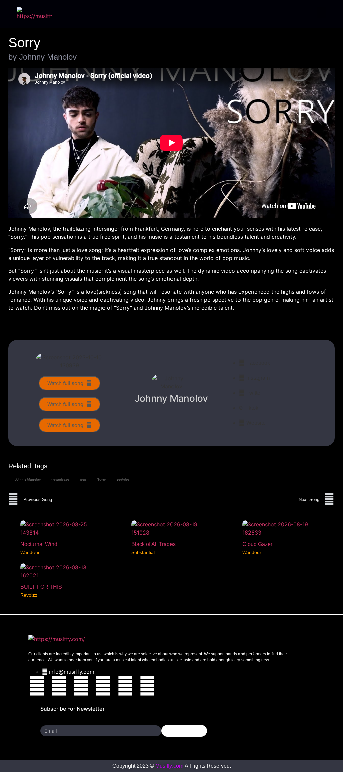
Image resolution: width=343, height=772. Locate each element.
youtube (122, 479)
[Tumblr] (125, 685)
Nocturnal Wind (38, 544)
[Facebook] (36, 685)
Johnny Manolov (27, 479)
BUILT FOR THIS (41, 587)
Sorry (101, 479)
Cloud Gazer (257, 544)
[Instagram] (81, 685)
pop (83, 479)
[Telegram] (147, 685)
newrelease (60, 479)
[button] (321, 12)
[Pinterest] (103, 685)
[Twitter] (59, 685)
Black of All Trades (153, 544)
